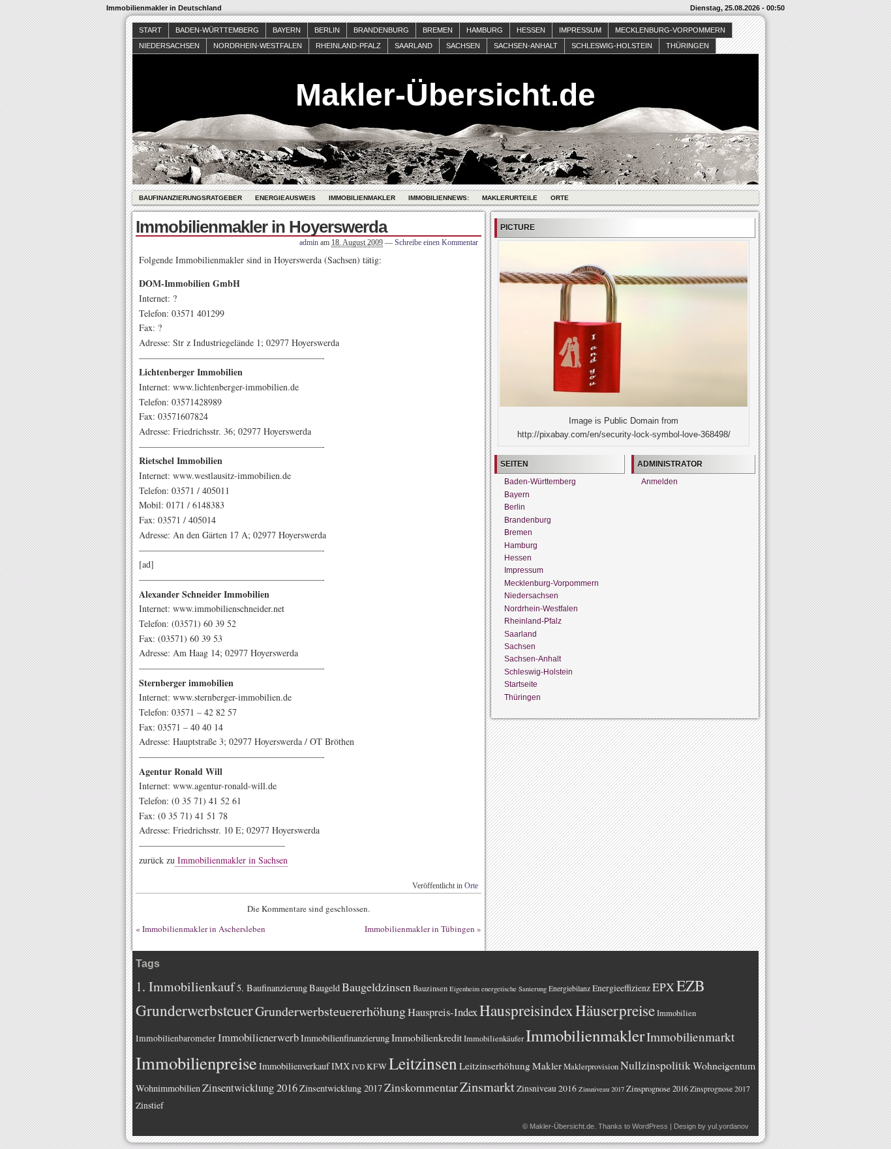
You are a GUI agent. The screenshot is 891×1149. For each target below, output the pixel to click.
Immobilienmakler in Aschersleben (203, 929)
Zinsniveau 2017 (601, 1089)
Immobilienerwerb (258, 1037)
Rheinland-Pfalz (348, 46)
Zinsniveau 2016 (547, 1088)
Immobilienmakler (362, 197)
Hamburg (484, 30)
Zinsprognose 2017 (720, 1089)
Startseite (520, 684)
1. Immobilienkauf (185, 986)
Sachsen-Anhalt (526, 46)
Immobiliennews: (438, 197)
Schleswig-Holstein (611, 46)
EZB (690, 985)
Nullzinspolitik (655, 1065)
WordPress (650, 1126)
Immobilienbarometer (176, 1038)
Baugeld (324, 988)
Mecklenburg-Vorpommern (670, 30)
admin (308, 242)
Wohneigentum (724, 1065)
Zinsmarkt (487, 1087)
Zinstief (150, 1105)
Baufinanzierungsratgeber (190, 197)
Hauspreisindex (526, 1010)
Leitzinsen (423, 1063)
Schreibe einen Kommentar (436, 242)
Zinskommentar (421, 1087)
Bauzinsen (430, 988)
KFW (377, 1066)
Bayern (287, 30)
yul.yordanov (728, 1126)
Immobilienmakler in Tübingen (420, 929)
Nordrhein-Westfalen (257, 46)
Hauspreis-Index (442, 1011)
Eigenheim (464, 988)
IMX (340, 1066)
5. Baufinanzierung (272, 988)
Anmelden (659, 481)
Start (150, 30)
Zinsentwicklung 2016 (249, 1087)
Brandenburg (381, 30)
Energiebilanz (569, 988)
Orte (560, 197)
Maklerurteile (509, 197)
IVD (358, 1066)
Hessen (531, 30)
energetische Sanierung (514, 988)
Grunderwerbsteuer (194, 1010)
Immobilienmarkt (690, 1036)
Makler (547, 1065)
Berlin (327, 30)
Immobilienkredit (426, 1037)
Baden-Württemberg (217, 30)
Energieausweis (285, 197)
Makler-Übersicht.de (445, 95)
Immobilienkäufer (494, 1038)
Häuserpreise (615, 1010)
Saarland (413, 46)
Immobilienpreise (196, 1062)
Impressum (580, 30)
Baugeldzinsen (376, 987)
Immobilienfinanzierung (345, 1038)
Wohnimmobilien (168, 1088)
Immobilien (676, 1013)
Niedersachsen (169, 46)
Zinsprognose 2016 (657, 1088)
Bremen (438, 30)
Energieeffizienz (621, 988)
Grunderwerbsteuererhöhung (330, 1011)
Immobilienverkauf (294, 1066)
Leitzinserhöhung (494, 1065)
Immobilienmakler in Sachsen (231, 860)
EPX (663, 987)
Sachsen (463, 46)
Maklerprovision (591, 1066)
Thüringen (687, 46)
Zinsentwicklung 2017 (340, 1088)
